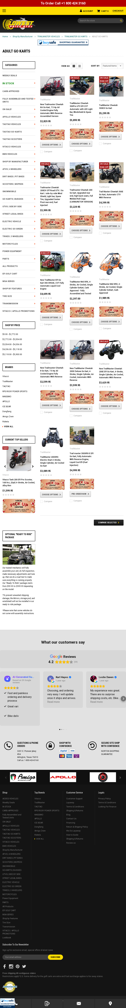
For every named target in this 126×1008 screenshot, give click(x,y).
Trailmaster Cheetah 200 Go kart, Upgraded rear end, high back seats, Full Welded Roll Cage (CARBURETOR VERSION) (81, 196)
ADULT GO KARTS (100, 36)
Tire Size (7, 296)
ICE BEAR (6, 406)
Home (5, 36)
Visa (72, 751)
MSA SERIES (8, 281)
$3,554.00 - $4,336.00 (12, 344)
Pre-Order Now (79, 494)
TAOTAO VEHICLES (11, 124)
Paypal (63, 751)
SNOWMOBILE (9, 191)
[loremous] (23, 777)
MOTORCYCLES (10, 244)
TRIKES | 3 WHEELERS (12, 236)
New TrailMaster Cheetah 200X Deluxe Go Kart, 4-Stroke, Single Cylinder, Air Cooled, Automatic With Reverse (82, 374)
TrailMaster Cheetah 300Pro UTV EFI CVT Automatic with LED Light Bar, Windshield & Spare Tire (81, 109)
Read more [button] (53, 701)
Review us (71, 843)
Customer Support (74, 799)
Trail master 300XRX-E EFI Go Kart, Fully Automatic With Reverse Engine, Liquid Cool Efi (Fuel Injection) (82, 459)
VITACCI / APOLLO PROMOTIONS (18, 311)
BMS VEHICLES (9, 154)
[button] (7, 1003)
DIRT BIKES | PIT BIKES (13, 176)
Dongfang (6, 411)
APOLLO (6, 401)
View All (8, 426)
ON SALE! (6, 109)
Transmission (10, 303)
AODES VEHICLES (10, 799)
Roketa (5, 421)
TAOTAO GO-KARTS (12, 132)
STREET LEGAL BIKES (12, 214)
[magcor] (103, 777)
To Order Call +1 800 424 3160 (63, 3)
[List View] (80, 66)
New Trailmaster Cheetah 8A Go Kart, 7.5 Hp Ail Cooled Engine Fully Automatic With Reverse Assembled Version (51, 110)
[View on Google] (50, 679)
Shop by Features (12, 289)
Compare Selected (107, 522)
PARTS (5, 259)
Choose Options (50, 145)
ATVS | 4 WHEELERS (11, 169)
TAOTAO (6, 386)
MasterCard (62, 756)
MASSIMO (6, 396)
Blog (68, 815)
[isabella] (63, 777)
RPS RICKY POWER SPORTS (14, 391)
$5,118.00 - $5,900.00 (12, 354)
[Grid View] (74, 66)
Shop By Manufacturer (23, 36)
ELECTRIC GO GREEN (12, 229)
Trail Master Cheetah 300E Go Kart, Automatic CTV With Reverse (111, 194)
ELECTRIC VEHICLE (11, 221)
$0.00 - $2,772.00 (10, 334)
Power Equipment (12, 251)
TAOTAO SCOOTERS (12, 139)
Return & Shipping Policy (77, 827)
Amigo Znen (8, 416)
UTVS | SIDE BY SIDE (12, 206)
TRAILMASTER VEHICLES (48, 36)
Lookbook (6, 938)
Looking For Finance (107, 807)
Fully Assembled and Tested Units (17, 100)
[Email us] (78, 1003)
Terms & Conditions (75, 807)
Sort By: (95, 66)
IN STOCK (8, 83)
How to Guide (72, 835)
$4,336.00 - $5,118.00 (12, 349)
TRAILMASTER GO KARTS (75, 36)
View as (65, 66)
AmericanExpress (69, 756)
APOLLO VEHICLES (11, 117)
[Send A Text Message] (47, 1003)
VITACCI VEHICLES (11, 147)
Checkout (118, 11)
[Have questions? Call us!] (15, 1003)
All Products (10, 266)
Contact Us (71, 819)
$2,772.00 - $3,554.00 (12, 339)
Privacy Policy (104, 799)
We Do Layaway (73, 831)
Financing (70, 823)
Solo (76, 756)
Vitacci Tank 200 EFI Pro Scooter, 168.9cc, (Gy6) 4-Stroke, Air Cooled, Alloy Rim (18, 483)
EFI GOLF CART (9, 274)
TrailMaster (7, 381)
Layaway (70, 802)
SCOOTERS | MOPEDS (12, 184)
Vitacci (5, 376)
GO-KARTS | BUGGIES (12, 199)
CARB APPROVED (10, 91)
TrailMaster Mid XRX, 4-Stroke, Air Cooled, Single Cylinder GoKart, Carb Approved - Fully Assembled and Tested (81, 288)
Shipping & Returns (74, 810)
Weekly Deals (9, 75)
